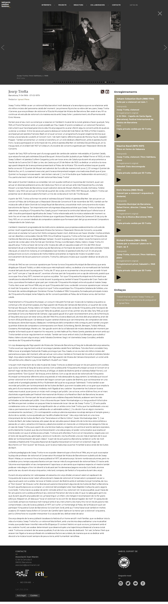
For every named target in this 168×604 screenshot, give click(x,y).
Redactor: (18, 99)
